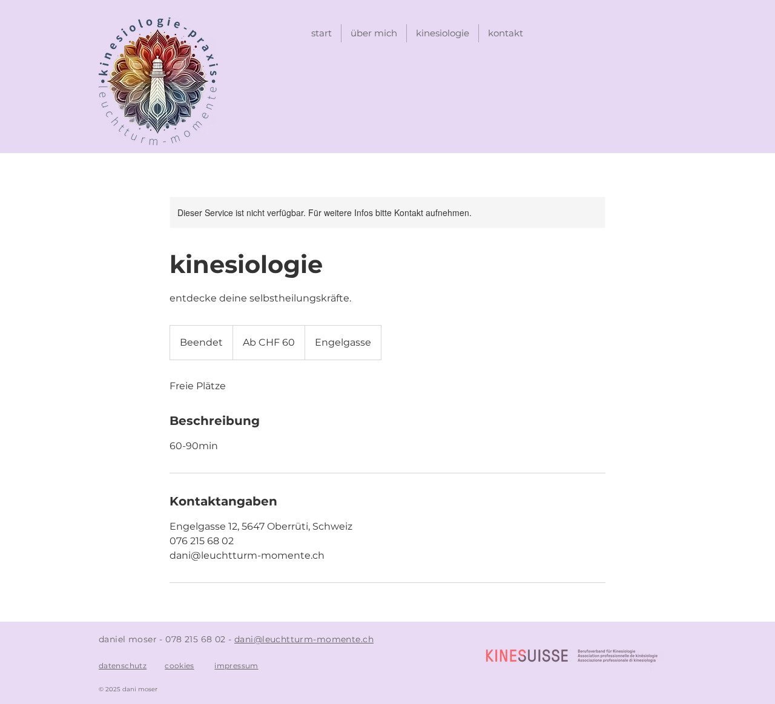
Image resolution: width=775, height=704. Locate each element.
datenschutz (123, 665)
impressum (236, 665)
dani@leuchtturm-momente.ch (304, 639)
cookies (179, 665)
